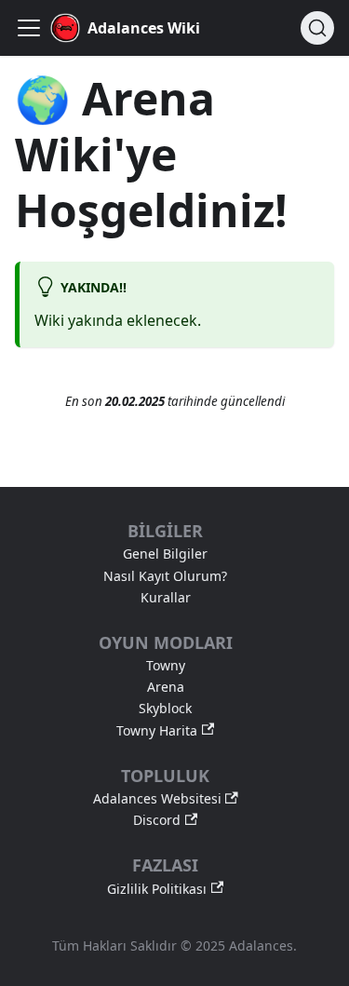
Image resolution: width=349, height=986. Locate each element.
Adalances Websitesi (157, 798)
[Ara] (317, 28)
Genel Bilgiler (165, 554)
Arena (165, 687)
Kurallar (166, 597)
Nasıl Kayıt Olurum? (165, 576)
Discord (157, 820)
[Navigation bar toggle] (29, 28)
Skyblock (165, 708)
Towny (165, 665)
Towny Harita (156, 731)
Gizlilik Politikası (157, 889)
